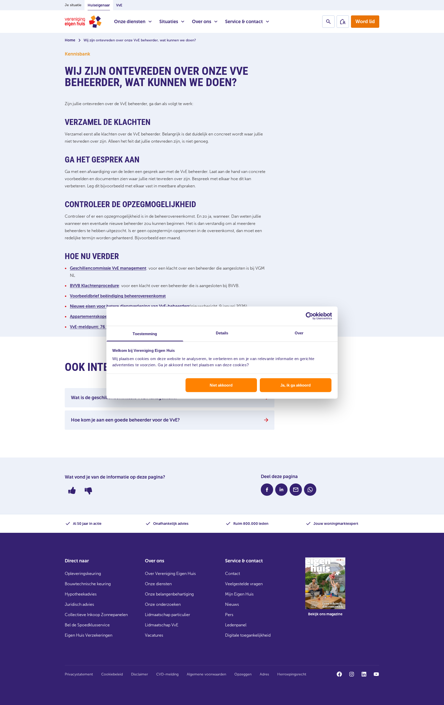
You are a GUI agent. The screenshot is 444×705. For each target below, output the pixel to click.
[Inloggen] (343, 21)
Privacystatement (79, 674)
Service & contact (244, 21)
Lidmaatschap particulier (167, 614)
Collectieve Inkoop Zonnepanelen (96, 614)
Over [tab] (299, 333)
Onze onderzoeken (163, 604)
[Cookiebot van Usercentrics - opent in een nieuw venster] (309, 316)
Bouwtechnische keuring (88, 583)
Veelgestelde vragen (244, 583)
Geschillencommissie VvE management (108, 268)
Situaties (168, 21)
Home (70, 40)
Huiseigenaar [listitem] (99, 5)
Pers (229, 614)
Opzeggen (243, 674)
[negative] (88, 490)
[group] (325, 590)
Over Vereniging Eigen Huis (170, 573)
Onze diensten (129, 21)
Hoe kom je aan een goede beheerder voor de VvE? (125, 420)
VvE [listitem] (119, 5)
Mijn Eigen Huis (239, 594)
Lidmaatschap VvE (161, 624)
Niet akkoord (221, 385)
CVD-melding (167, 674)
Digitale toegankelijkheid (248, 635)
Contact (232, 573)
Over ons (201, 21)
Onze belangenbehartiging (169, 594)
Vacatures (154, 635)
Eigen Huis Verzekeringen (88, 635)
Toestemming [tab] (145, 333)
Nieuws (232, 604)
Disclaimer (139, 674)
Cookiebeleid (112, 674)
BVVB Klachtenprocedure (94, 285)
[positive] (72, 490)
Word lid (365, 21)
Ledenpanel (235, 624)
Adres (264, 674)
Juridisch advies (79, 604)
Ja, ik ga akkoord (295, 385)
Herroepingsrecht (291, 674)
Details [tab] (222, 333)
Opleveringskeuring (83, 573)
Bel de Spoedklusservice (87, 624)
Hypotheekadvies (81, 594)
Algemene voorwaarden (206, 674)
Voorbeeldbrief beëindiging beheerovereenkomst (118, 296)
